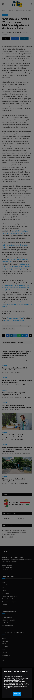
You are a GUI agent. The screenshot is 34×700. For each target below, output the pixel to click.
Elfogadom (17, 694)
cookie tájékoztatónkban (11, 680)
